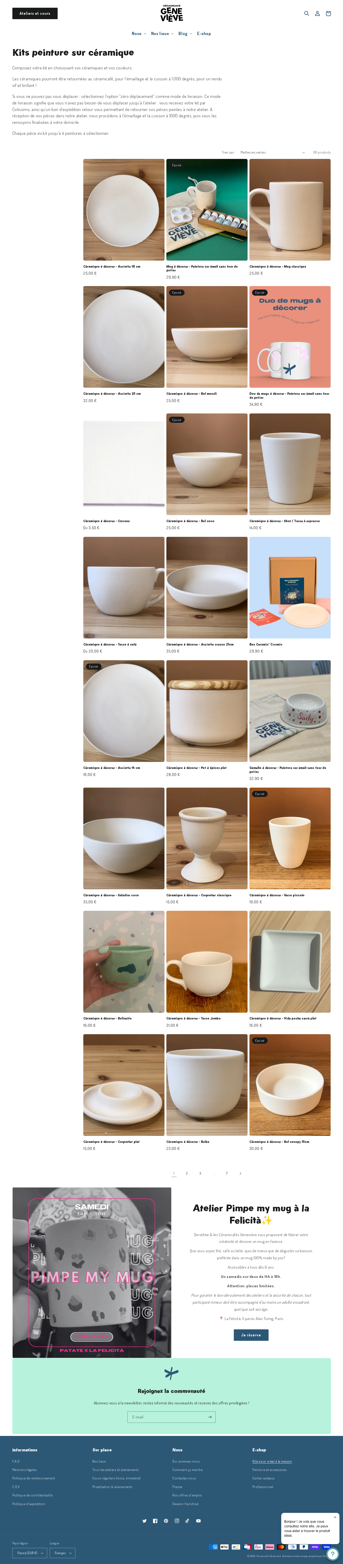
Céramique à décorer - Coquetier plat (111, 1142)
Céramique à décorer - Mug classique (277, 267)
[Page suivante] (240, 1173)
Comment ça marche (187, 1469)
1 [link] (174, 1173)
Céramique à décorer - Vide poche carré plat (282, 1018)
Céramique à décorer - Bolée (187, 1142)
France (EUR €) (28, 1553)
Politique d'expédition (28, 1504)
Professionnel (262, 1487)
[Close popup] (335, 1517)
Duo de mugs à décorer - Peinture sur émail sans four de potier (289, 396)
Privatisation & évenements (112, 1487)
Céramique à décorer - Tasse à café (109, 644)
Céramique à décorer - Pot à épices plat (196, 768)
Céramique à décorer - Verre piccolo (276, 895)
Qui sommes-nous (186, 1461)
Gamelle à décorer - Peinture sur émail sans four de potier (287, 770)
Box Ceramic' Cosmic (265, 644)
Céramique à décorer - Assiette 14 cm (111, 768)
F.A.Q (16, 1461)
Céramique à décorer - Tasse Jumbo (193, 1018)
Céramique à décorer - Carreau (106, 521)
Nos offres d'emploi (187, 1495)
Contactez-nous (184, 1478)
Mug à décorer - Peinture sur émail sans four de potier (202, 269)
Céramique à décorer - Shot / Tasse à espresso (284, 521)
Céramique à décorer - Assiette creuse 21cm (200, 644)
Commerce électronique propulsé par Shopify (306, 1555)
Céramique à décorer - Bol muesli (191, 394)
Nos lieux (99, 1461)
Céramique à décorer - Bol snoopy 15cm (279, 1142)
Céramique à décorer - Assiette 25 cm (112, 394)
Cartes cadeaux (263, 1478)
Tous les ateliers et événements (115, 1469)
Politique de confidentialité (32, 1495)
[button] (138, 33)
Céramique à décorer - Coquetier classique (198, 895)
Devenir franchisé (185, 1504)
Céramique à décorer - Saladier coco (111, 895)
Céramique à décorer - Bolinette (107, 1018)
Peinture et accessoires (269, 1469)
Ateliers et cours (35, 13)
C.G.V (16, 1487)
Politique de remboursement (33, 1478)
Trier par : (229, 152)
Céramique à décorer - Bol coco (190, 521)
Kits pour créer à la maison (272, 1461)
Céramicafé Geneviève (268, 1555)
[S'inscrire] (210, 1417)
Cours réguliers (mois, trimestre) (116, 1478)
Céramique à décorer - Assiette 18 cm (111, 267)
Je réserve (251, 1335)
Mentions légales (24, 1469)
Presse (177, 1487)
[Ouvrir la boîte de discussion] (332, 1554)
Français (60, 1553)
